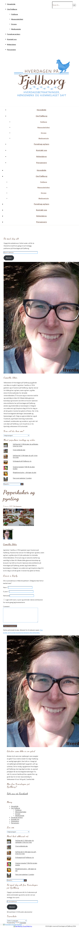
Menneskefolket (17, 19)
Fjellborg (14, 14)
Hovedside (11, 4)
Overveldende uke (19, 450)
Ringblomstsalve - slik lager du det (24, 472)
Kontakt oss (12, 39)
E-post (6, 591)
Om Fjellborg (12, 9)
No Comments (17, 506)
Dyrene (14, 24)
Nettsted (6, 596)
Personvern (11, 49)
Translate (22, 923)
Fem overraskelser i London (22, 478)
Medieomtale (16, 29)
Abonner (9, 258)
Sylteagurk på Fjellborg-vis (22, 461)
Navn (5, 587)
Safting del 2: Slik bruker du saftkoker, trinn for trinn (24, 841)
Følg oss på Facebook (17, 793)
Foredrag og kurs (13, 34)
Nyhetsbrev (11, 44)
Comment (6, 606)
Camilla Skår (9, 529)
